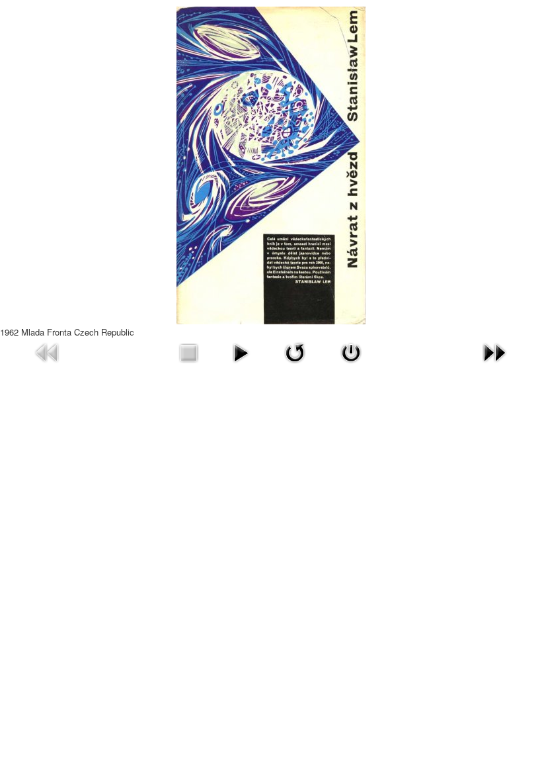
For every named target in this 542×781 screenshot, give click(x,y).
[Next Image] (494, 351)
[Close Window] (351, 351)
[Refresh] (295, 351)
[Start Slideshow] (240, 351)
